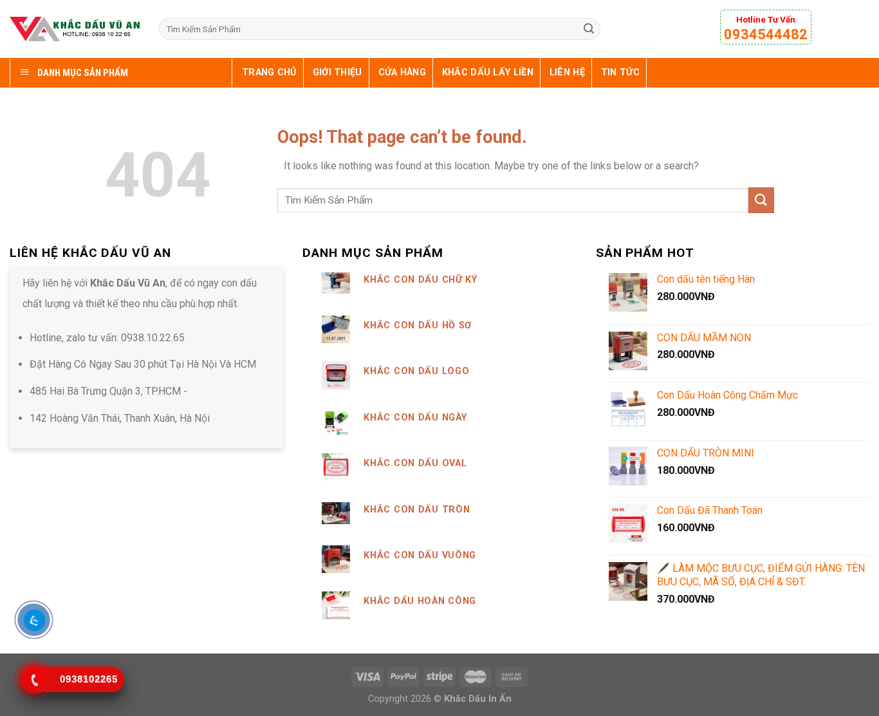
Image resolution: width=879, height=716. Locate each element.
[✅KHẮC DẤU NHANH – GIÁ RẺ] (75, 28)
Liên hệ (567, 72)
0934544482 (766, 34)
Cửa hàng (402, 72)
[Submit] (589, 29)
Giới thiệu (337, 72)
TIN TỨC (620, 72)
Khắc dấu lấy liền (487, 72)
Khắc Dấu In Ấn (478, 698)
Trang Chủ (269, 72)
